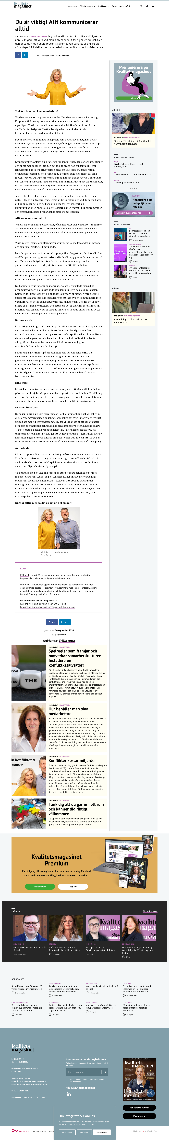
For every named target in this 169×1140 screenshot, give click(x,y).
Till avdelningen (150, 911)
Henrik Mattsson (81, 587)
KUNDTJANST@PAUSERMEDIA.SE (34, 1081)
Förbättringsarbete (87, 6)
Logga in (73, 886)
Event (114, 6)
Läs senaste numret (139, 1107)
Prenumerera (72, 6)
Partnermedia (29, 1097)
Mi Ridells (71, 125)
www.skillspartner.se (65, 607)
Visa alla (133, 188)
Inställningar (67, 1132)
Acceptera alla (102, 1132)
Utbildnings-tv (103, 6)
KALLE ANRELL (17, 1072)
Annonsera (41, 1097)
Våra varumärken (39, 1131)
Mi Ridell (24, 575)
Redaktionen (16, 1097)
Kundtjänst (53, 1131)
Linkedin (69, 1094)
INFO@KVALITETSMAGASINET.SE (35, 1084)
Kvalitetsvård (124, 6)
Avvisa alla (84, 1132)
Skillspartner (67, 640)
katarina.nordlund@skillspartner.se (37, 607)
